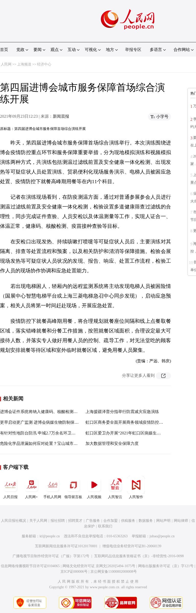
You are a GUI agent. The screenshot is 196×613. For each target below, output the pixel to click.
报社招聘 (58, 521)
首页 (4, 49)
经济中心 (44, 64)
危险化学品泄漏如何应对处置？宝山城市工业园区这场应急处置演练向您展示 (69, 443)
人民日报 (10, 497)
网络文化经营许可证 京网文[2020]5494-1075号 (99, 566)
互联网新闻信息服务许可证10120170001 (66, 546)
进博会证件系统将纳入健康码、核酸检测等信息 (43, 411)
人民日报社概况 (13, 521)
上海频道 (24, 64)
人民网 (6, 64)
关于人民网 (38, 521)
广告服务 (93, 521)
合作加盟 (110, 521)
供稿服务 (128, 521)
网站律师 (181, 521)
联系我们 (105, 526)
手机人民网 (52, 497)
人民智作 (136, 497)
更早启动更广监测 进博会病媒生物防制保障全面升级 (47, 422)
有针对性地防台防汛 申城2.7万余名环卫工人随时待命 (48, 433)
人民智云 (115, 497)
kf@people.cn (50, 536)
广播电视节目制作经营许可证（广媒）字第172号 (51, 556)
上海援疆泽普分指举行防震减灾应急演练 (122, 411)
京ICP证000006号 (74, 572)
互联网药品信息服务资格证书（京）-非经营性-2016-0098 (139, 556)
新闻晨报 (61, 116)
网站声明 (163, 521)
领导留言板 (73, 497)
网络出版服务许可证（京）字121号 (165, 566)
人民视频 (94, 497)
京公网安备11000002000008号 (113, 572)
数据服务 (146, 521)
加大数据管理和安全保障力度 (112, 443)
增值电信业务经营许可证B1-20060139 (131, 546)
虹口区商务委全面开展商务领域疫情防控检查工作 (130, 422)
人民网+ (31, 497)
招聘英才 (75, 521)
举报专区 (133, 49)
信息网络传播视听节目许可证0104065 (30, 566)
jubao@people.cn (162, 536)
